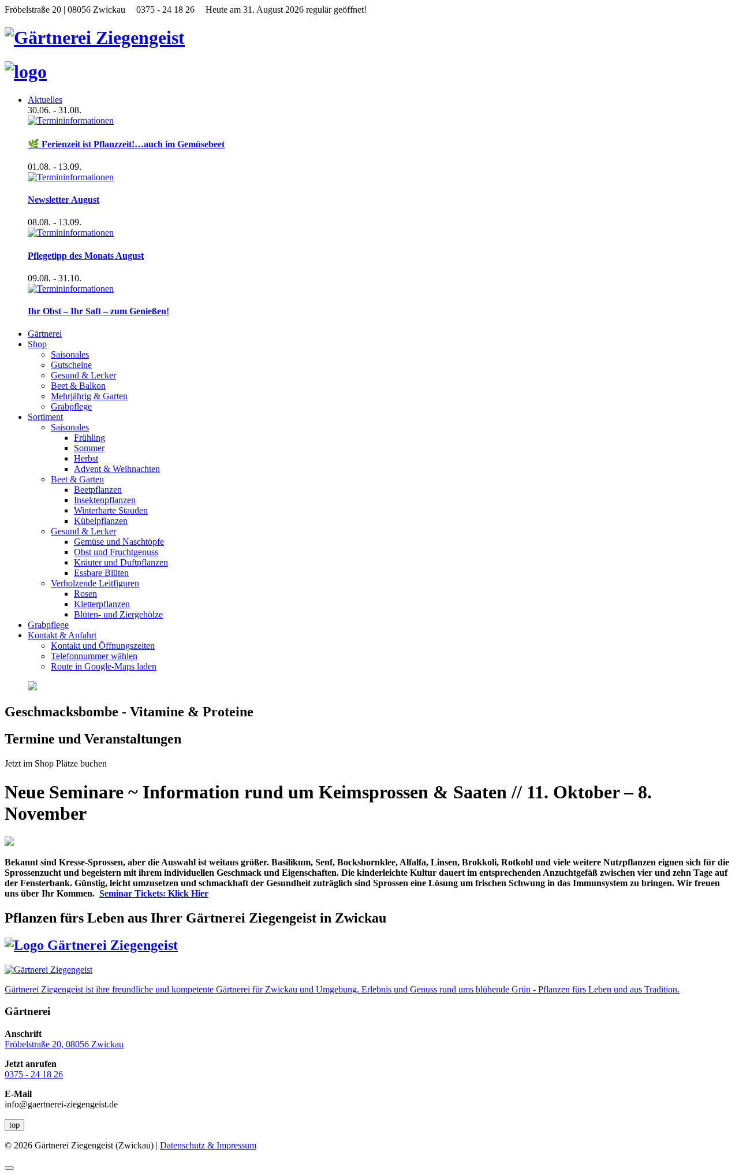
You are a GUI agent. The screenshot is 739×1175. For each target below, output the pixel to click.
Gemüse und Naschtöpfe (119, 541)
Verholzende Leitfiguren (95, 583)
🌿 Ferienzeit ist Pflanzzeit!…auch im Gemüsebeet (126, 144)
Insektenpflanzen (105, 500)
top (14, 1125)
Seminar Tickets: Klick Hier (153, 893)
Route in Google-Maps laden (103, 666)
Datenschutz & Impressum (208, 1145)
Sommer (89, 448)
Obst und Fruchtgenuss (116, 552)
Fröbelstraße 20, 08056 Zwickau (64, 1044)
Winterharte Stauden (111, 510)
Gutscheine (71, 365)
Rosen (85, 593)
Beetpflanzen (98, 489)
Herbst (86, 458)
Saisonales (70, 354)
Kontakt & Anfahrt (62, 635)
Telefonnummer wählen (94, 656)
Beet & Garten (77, 479)
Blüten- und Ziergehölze (118, 614)
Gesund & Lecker (83, 375)
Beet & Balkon (78, 386)
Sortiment (45, 417)
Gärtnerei (45, 334)
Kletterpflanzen (102, 604)
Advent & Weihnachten (117, 469)
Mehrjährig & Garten (89, 396)
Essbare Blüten (101, 573)
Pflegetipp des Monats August (86, 256)
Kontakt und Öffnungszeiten (103, 645)
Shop (37, 344)
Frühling (89, 438)
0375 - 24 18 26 (34, 1074)
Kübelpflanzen (101, 521)
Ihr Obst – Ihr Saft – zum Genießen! (98, 311)
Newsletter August (63, 199)
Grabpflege (71, 406)
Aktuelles (45, 100)
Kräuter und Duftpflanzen (121, 562)
